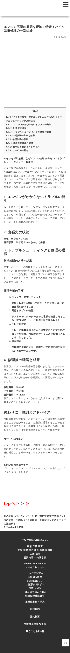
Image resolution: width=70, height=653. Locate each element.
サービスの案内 (17, 150)
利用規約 (35, 609)
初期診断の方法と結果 (20, 135)
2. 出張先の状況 (16, 128)
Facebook (11, 527)
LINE (20, 527)
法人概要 (35, 616)
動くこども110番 (35, 631)
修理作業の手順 (17, 139)
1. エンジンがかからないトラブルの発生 (28, 124)
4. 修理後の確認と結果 (19, 143)
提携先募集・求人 (35, 601)
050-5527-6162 (38, 592)
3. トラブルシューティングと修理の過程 (28, 132)
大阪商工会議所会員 (35, 624)
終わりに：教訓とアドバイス (23, 146)
